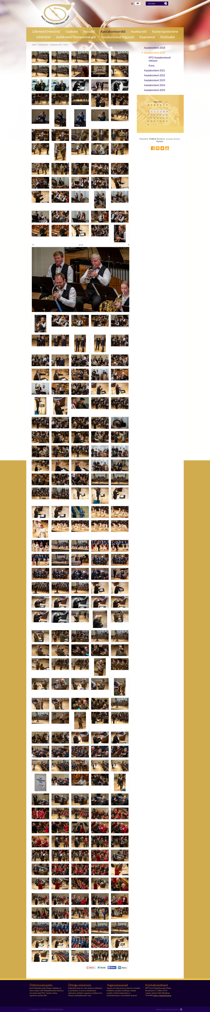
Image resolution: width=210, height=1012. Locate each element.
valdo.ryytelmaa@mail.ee (162, 995)
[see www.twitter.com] (162, 148)
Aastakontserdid (112, 31)
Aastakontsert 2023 (154, 80)
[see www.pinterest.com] (157, 148)
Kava (151, 65)
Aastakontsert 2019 (154, 47)
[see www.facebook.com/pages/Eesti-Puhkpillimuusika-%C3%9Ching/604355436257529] (153, 148)
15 (163, 115)
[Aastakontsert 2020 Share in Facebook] (112, 967)
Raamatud (147, 37)
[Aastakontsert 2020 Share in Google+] (91, 967)
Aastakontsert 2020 (154, 52)
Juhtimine (43, 37)
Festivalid (167, 37)
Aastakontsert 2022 (154, 75)
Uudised (71, 31)
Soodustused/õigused (117, 37)
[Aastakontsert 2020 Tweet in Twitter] (101, 967)
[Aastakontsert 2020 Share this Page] (122, 967)
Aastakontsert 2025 (154, 90)
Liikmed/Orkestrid (46, 31)
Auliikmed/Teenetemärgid (76, 37)
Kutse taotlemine (165, 31)
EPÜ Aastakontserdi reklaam (160, 59)
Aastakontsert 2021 (154, 70)
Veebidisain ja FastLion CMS (165, 1009)
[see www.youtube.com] (167, 148)
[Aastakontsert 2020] (55, 13)
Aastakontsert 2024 (154, 85)
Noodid (89, 31)
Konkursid (139, 31)
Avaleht (34, 45)
